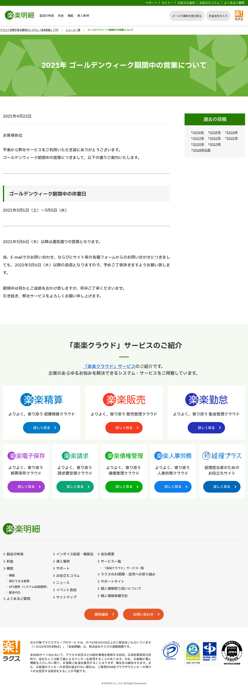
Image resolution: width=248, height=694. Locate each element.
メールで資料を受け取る (187, 16)
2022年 (215, 138)
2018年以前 (201, 150)
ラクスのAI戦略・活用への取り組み (128, 574)
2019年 (215, 144)
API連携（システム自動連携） (29, 587)
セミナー (167, 3)
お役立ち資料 (186, 3)
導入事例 (83, 16)
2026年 (198, 132)
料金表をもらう (218, 16)
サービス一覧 (111, 561)
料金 (61, 16)
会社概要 (107, 554)
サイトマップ (66, 597)
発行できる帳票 (19, 581)
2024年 (232, 132)
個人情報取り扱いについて (121, 588)
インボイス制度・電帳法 (74, 554)
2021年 (232, 138)
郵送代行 (15, 593)
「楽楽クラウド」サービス (109, 366)
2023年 (198, 138)
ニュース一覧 (73, 30)
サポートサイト (112, 581)
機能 (70, 16)
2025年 (215, 132)
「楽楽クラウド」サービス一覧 (123, 568)
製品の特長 (46, 16)
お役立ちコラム (209, 3)
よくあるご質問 (234, 3)
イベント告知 (66, 590)
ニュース (63, 583)
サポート (151, 3)
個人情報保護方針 (114, 596)
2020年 (198, 144)
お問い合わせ (143, 614)
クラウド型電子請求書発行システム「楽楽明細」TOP (29, 30)
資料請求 (101, 614)
